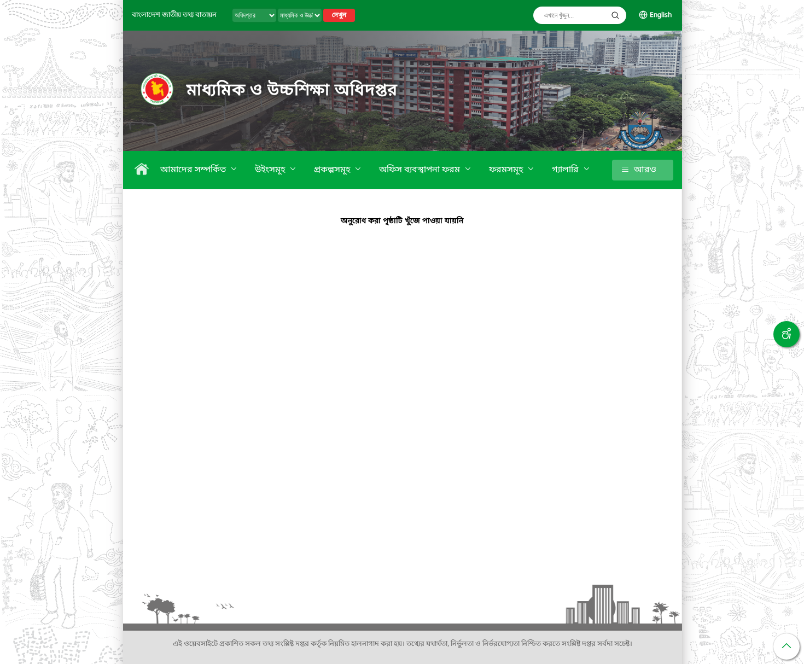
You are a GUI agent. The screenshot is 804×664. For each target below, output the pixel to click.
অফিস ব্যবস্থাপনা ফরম (420, 170)
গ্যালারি (566, 170)
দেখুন (339, 15)
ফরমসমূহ (507, 170)
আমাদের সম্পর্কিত (194, 170)
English (661, 15)
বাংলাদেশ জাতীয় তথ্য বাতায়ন (174, 15)
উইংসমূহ (271, 170)
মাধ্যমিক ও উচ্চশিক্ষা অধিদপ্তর (292, 91)
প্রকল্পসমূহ (333, 170)
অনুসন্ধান (615, 15)
